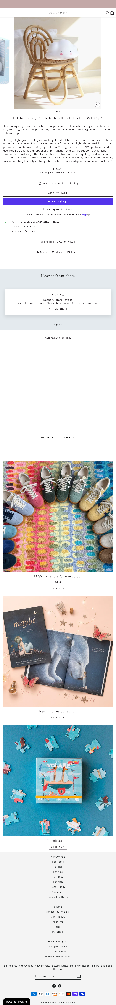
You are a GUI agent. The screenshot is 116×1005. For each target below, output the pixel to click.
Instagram (58, 931)
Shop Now (58, 588)
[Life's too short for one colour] (58, 516)
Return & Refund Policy (58, 956)
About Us (58, 921)
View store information (23, 231)
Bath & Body (58, 886)
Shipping (45, 172)
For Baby (58, 876)
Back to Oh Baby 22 (60, 437)
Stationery (58, 891)
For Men (58, 881)
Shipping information (58, 242)
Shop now (58, 847)
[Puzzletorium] (58, 780)
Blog (58, 926)
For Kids (58, 871)
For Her (58, 866)
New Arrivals (58, 856)
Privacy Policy (58, 951)
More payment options (58, 209)
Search (58, 906)
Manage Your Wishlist (58, 911)
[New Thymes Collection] (58, 651)
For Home (58, 861)
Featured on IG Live (58, 896)
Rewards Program (58, 941)
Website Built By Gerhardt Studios (58, 1002)
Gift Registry (58, 916)
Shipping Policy (58, 946)
